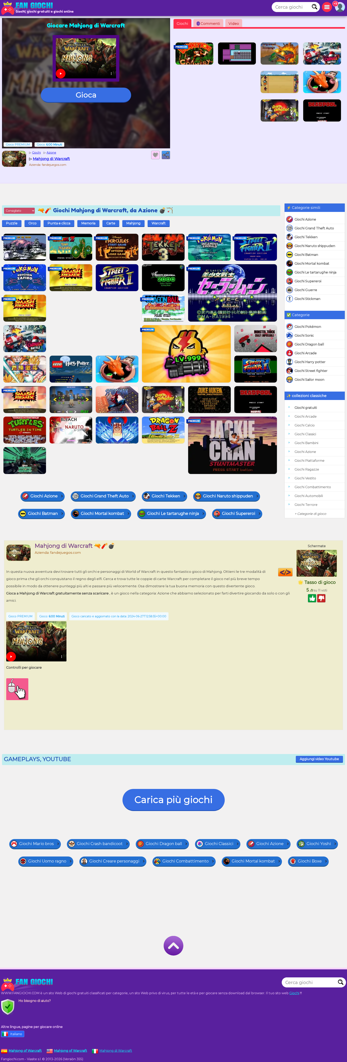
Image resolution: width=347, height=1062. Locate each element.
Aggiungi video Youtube (319, 759)
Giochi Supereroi (308, 281)
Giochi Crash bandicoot (100, 843)
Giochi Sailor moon (309, 380)
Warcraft (159, 223)
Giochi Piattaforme (310, 461)
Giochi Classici (305, 434)
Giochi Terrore (306, 505)
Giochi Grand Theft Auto (314, 228)
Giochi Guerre (306, 290)
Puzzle (11, 223)
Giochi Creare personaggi (114, 861)
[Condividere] (166, 155)
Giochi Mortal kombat (312, 263)
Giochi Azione (305, 219)
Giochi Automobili (309, 496)
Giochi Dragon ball (309, 344)
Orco (33, 223)
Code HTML (292, 572)
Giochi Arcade (306, 353)
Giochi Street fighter (311, 371)
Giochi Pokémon (308, 327)
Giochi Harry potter (310, 362)
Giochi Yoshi (319, 843)
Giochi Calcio (305, 425)
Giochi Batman (306, 255)
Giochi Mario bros (36, 843)
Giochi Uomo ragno (47, 861)
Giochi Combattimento (313, 487)
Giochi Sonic (304, 335)
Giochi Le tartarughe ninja (315, 272)
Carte (110, 223)
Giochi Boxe (310, 861)
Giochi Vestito (305, 478)
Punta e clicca (59, 223)
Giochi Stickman (307, 299)
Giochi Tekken (306, 237)
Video (234, 23)
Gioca (86, 94)
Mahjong (133, 223)
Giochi (182, 23)
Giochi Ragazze (307, 469)
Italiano (16, 1034)
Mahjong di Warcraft (115, 1051)
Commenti (209, 23)
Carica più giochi (174, 799)
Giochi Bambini (306, 443)
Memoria (88, 223)
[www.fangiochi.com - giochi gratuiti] (28, 984)
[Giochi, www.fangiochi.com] (28, 8)
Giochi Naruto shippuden (315, 246)
